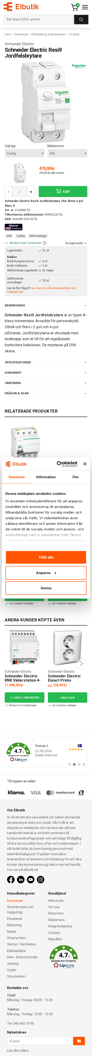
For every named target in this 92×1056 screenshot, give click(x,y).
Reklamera (56, 920)
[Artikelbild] (20, 173)
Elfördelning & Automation (49, 34)
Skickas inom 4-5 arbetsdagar (22, 705)
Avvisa (46, 588)
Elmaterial (21, 34)
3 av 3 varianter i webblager (64, 705)
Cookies (54, 933)
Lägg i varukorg (26, 697)
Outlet (11, 970)
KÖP (66, 192)
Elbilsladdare (16, 951)
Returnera (55, 913)
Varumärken (16, 976)
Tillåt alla (46, 557)
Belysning (14, 925)
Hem (8, 34)
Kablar (12, 931)
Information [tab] (46, 477)
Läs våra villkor (18, 1050)
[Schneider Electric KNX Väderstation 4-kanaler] (24, 647)
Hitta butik (55, 901)
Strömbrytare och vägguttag (20, 909)
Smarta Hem (16, 938)
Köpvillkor (55, 939)
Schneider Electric (19, 44)
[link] (46, 752)
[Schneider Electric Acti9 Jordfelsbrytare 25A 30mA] (25, 442)
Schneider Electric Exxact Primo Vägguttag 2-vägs (64, 680)
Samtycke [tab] (16, 477)
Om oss (54, 907)
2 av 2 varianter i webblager (64, 603)
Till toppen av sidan (21, 781)
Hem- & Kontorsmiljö (22, 957)
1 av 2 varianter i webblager (21, 603)
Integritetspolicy (60, 926)
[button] (44, 243)
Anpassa (43, 573)
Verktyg (13, 964)
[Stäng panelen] (85, 464)
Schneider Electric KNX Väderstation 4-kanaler (23, 680)
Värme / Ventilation (21, 944)
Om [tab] (75, 477)
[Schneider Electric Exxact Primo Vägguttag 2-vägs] (67, 647)
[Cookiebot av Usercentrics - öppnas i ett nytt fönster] (58, 464)
